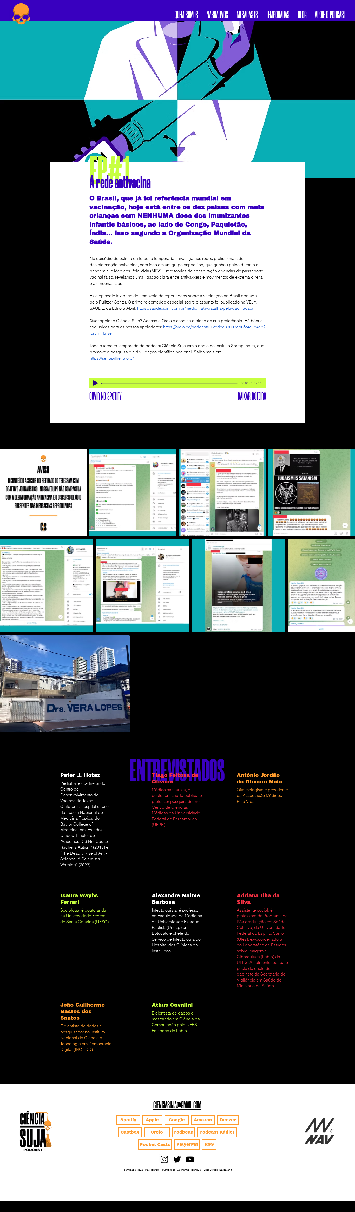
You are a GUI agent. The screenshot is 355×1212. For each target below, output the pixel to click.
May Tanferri (152, 1169)
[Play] (95, 383)
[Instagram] (164, 1159)
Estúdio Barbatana (221, 1169)
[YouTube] (190, 1159)
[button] (278, 13)
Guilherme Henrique (189, 1169)
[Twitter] (177, 1159)
